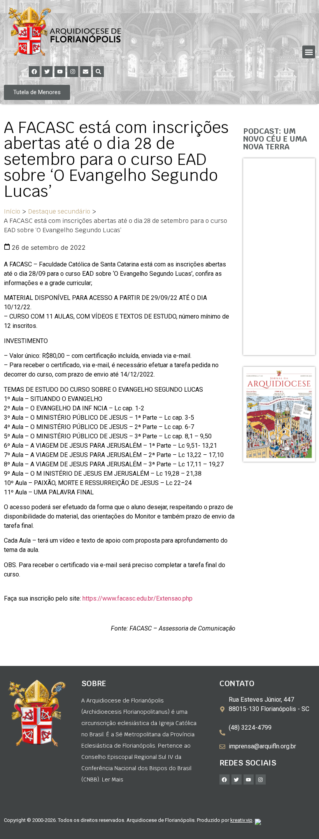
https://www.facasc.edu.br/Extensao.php (137, 598)
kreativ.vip (241, 820)
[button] (308, 52)
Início (12, 211)
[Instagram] (72, 71)
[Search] (98, 71)
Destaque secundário (59, 211)
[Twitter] (47, 71)
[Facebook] (34, 71)
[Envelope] (85, 71)
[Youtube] (59, 71)
